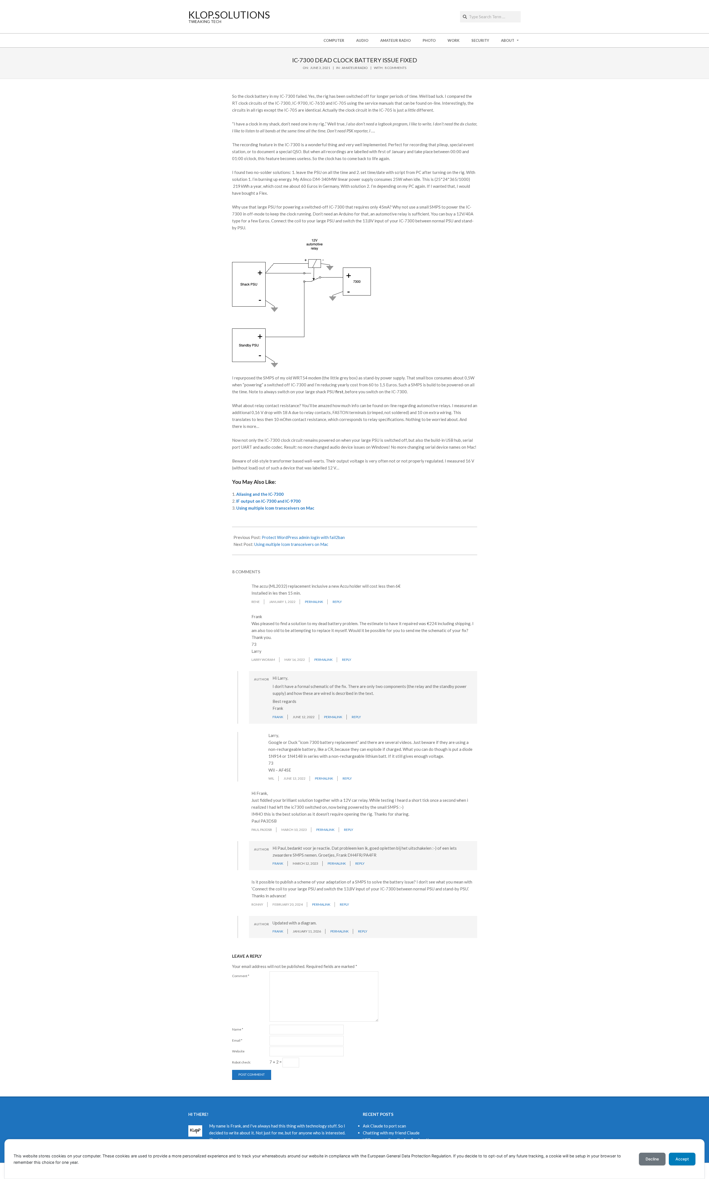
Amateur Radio (355, 68)
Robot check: (241, 1062)
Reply (337, 602)
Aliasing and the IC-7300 (260, 494)
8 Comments (395, 68)
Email (237, 1040)
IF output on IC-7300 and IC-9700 (268, 501)
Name (237, 1029)
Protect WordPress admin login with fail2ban (303, 537)
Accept (682, 1159)
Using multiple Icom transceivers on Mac (275, 507)
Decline (652, 1159)
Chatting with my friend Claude (391, 1132)
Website (238, 1051)
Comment (240, 976)
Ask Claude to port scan (384, 1125)
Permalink (314, 602)
